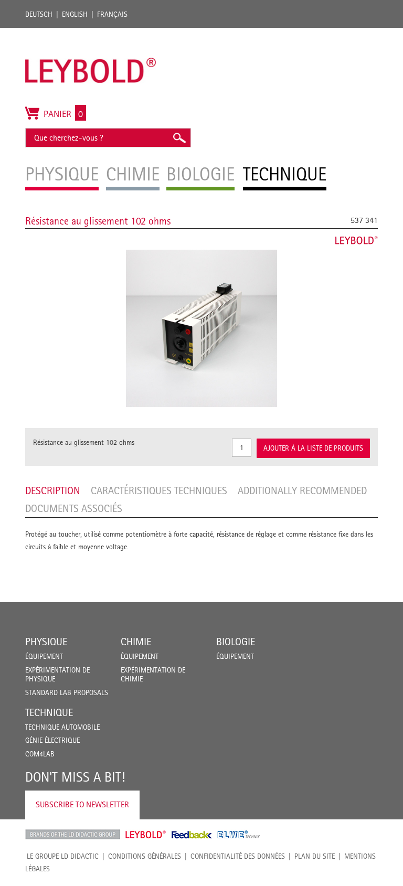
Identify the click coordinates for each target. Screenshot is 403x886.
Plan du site (314, 856)
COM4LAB (40, 754)
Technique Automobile (62, 727)
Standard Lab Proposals (66, 692)
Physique (46, 641)
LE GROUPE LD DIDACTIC (63, 856)
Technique (49, 712)
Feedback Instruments (192, 834)
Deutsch (38, 14)
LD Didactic (72, 834)
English (75, 14)
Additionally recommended (302, 490)
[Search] (179, 138)
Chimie (136, 641)
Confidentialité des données (237, 856)
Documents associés (73, 508)
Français (112, 14)
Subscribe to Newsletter (82, 804)
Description (52, 490)
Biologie (235, 641)
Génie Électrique (52, 740)
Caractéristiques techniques (159, 490)
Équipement (44, 656)
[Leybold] (90, 33)
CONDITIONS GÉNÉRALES (144, 856)
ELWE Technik (238, 834)
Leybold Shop (145, 834)
